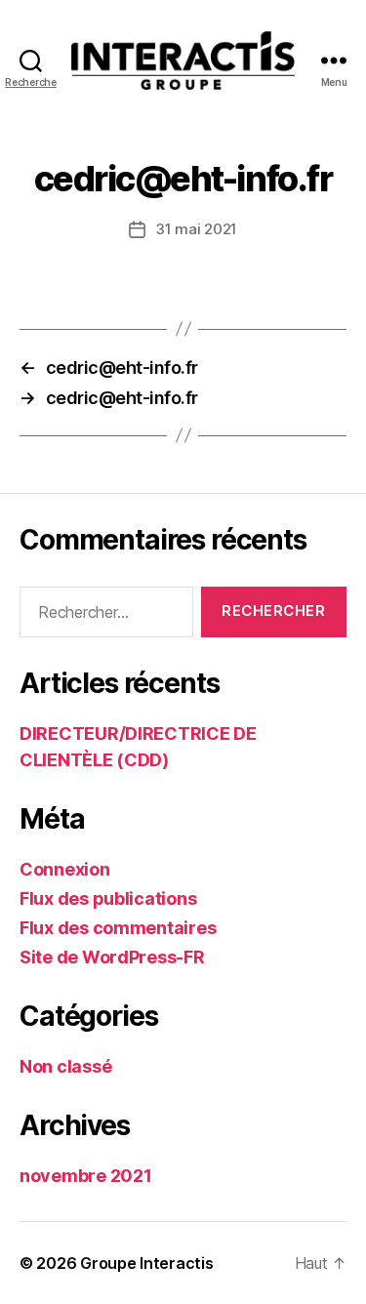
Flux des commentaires (118, 927)
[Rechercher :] (102, 616)
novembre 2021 (86, 1175)
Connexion (65, 869)
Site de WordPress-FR (112, 957)
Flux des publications (108, 898)
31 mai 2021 (196, 229)
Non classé (65, 1066)
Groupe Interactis (146, 1263)
